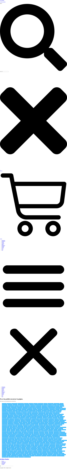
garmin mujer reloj (17, 453)
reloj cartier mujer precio (17, 447)
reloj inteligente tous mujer (4, 434)
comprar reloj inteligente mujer (15, 454)
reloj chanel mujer (4, 446)
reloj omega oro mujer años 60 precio (35, 427)
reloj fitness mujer (49, 440)
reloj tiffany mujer (46, 422)
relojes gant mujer (20, 415)
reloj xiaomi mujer (22, 420)
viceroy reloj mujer (31, 403)
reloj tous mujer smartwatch (61, 421)
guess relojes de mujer (4, 453)
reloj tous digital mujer (30, 422)
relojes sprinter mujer (4, 408)
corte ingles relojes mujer (61, 453)
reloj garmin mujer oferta (20, 440)
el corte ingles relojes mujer (50, 453)
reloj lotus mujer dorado (15, 433)
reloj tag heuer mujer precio (57, 422)
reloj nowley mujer (14, 428)
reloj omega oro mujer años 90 (12, 427)
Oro (2, 250)
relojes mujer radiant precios (62, 409)
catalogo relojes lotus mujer (39, 454)
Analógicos (3, 241)
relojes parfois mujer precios (58, 408)
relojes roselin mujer (19, 408)
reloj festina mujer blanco (17, 441)
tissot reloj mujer (61, 403)
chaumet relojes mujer (29, 454)
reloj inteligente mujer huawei (27, 435)
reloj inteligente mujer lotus (12, 435)
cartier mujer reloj (58, 454)
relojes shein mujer (9, 408)
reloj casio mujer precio (24, 446)
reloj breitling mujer (23, 448)
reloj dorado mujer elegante (56, 441)
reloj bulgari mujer (18, 448)
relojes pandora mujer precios (5, 409)
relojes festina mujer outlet (36, 415)
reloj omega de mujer (4, 428)
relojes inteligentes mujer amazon (13, 414)
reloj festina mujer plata (64, 440)
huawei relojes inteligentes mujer (54, 452)
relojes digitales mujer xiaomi (10, 416)
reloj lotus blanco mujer (26, 433)
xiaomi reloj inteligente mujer (14, 403)
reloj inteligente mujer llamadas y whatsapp (20, 435)
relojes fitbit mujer (24, 415)
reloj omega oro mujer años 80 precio (20, 427)
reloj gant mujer (36, 440)
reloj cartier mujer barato (28, 447)
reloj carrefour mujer (48, 447)
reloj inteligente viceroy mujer (63, 433)
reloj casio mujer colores (35, 446)
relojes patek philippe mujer (51, 408)
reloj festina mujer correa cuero (10, 441)
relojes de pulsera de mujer (34, 416)
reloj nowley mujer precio (9, 428)
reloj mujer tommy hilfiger (33, 428)
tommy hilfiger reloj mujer (56, 403)
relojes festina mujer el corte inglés (43, 415)
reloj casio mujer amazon (40, 446)
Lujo (2, 249)
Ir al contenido (2, 0)
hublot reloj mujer (48, 452)
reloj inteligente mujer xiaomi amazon (35, 434)
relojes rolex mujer (30, 408)
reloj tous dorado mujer (25, 422)
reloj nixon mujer (19, 428)
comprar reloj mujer (9, 454)
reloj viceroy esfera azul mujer (33, 421)
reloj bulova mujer (8, 448)
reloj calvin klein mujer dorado (58, 447)
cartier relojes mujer (50, 454)
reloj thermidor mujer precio (51, 422)
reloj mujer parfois (61, 428)
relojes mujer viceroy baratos (29, 409)
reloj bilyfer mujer (28, 448)
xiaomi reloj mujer (9, 403)
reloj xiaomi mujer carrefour (17, 420)
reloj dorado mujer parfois (51, 441)
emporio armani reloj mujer (36, 453)
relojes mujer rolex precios (52, 409)
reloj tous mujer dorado (10, 422)
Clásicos (3, 243)
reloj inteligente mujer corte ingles (55, 435)
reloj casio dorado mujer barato (59, 446)
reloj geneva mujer (9, 440)
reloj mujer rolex (56, 428)
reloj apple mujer (60, 448)
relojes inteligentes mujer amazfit (20, 414)
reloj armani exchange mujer (44, 448)
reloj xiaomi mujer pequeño (4, 420)
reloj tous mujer (20, 422)
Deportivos (3, 245)
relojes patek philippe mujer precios (45, 408)
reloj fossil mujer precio (41, 440)
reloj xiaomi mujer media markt (11, 420)
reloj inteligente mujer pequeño (55, 434)
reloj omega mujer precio (42, 427)
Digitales (3, 246)
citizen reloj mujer (24, 454)
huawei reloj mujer (60, 452)
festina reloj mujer (26, 453)
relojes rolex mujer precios (25, 408)
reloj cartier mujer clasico (22, 447)
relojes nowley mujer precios (18, 409)
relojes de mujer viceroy (40, 416)
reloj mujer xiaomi (23, 428)
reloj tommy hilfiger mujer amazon (36, 422)
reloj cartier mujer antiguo (33, 447)
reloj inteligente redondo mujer (28, 434)
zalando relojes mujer (4, 403)
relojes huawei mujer (46, 414)
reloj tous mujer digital (16, 422)
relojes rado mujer (34, 408)
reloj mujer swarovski (48, 428)
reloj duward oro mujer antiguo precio (28, 441)
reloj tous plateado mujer (56, 421)
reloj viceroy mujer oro (57, 420)
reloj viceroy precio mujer (28, 420)
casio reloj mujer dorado (45, 454)
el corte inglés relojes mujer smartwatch (43, 453)
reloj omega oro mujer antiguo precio (5, 427)
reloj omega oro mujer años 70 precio (27, 427)
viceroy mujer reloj (35, 403)
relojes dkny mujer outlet (4, 416)
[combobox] (4, 71)
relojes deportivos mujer (23, 416)
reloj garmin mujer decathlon (26, 440)
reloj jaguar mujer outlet (42, 433)
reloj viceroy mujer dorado (4, 421)
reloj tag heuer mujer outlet (63, 422)
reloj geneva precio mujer (4, 440)
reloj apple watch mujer (56, 448)
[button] (33, 318)
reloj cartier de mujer (43, 447)
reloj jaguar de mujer (51, 433)
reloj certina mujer (8, 446)
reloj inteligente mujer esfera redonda (41, 435)
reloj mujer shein (52, 428)
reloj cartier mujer (38, 447)
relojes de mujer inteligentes (45, 416)
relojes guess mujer (55, 414)
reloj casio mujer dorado (29, 446)
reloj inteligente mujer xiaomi (42, 434)
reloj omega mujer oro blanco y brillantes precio (49, 427)
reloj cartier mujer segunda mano (5, 447)
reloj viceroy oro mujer (33, 420)
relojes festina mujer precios (30, 415)
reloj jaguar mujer (46, 433)
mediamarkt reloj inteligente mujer (13, 452)
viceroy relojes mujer (26, 403)
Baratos (3, 388)
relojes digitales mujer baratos (17, 416)
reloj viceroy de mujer (45, 421)
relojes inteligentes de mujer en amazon (33, 414)
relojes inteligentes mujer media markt (5, 414)
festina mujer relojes (31, 453)
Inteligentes (3, 240)
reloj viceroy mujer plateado (51, 420)
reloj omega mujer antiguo (57, 427)
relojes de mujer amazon (62, 416)
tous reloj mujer (45, 403)
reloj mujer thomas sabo (43, 428)
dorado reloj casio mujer (56, 453)
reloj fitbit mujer (53, 440)
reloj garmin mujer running (14, 440)
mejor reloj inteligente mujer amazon (5, 452)
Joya (2, 248)
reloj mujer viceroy (27, 428)
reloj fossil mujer (45, 440)
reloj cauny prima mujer (13, 446)
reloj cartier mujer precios (11, 447)
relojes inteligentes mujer (26, 414)
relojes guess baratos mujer (60, 414)
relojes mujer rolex (57, 409)
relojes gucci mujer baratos (10, 415)
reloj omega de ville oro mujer (63, 427)
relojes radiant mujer (39, 408)
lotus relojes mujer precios (34, 452)
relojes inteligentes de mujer (40, 414)
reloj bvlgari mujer (64, 447)
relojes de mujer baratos (57, 416)
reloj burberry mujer (4, 448)
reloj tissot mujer (42, 422)
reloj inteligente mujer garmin (33, 435)
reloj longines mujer (31, 433)
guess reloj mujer (8, 453)
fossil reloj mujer (22, 453)
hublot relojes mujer (44, 452)
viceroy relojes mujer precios (20, 403)
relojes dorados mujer (54, 415)
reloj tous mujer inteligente (4, 422)
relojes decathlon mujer (28, 416)
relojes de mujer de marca (51, 416)
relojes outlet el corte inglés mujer (12, 409)
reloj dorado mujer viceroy (45, 441)
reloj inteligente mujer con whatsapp (62, 435)
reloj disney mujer (62, 441)
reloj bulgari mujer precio (14, 448)
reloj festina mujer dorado (4, 441)
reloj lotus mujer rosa (4, 433)
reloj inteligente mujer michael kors (62, 434)
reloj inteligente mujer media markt (5, 435)
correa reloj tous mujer (4, 454)
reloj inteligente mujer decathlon (48, 435)
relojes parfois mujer (63, 408)
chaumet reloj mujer (34, 454)
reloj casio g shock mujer (46, 446)
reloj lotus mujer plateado (9, 433)
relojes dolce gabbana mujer (59, 415)
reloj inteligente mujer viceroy (49, 434)
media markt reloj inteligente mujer (28, 452)
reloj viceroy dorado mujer (40, 421)
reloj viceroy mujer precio (45, 420)
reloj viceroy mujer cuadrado (10, 421)
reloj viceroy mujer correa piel (17, 421)
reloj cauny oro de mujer (18, 446)
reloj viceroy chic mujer (50, 421)
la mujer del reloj (39, 452)
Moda (3, 244)
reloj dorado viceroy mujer (39, 441)
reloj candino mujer (52, 447)
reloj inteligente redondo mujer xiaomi (20, 434)
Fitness (3, 247)
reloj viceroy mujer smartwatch (39, 420)
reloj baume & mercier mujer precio (34, 448)
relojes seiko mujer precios (14, 408)
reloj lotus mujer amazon (20, 433)
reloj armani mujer (39, 448)
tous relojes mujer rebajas (40, 403)
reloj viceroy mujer (28, 421)
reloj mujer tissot (37, 428)
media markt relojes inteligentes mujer (20, 452)
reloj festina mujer (22, 441)
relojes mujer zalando (24, 409)
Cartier (3, 242)
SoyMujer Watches (4, 459)
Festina (3, 393)
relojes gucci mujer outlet (4, 415)
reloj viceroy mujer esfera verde (63, 420)
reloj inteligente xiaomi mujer (56, 433)
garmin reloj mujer (13, 453)
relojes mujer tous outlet (40, 409)
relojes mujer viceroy (35, 409)
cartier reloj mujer (54, 454)
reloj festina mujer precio (59, 440)
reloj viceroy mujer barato (23, 421)
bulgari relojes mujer (63, 454)
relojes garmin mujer (16, 415)
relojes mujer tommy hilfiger (46, 409)
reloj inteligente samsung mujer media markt (12, 434)
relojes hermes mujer (51, 414)
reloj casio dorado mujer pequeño (52, 446)
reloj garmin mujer (31, 440)
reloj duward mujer (34, 441)
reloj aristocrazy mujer (50, 448)
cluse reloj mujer (20, 454)
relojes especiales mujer (49, 415)
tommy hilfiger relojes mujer (50, 403)
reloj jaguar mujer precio (36, 433)
